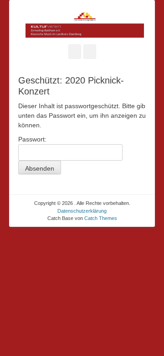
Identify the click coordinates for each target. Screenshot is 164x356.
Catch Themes (100, 218)
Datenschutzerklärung (82, 211)
